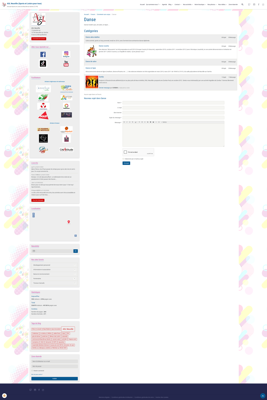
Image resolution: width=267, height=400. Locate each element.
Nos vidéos (222, 4)
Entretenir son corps (103, 14)
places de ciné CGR (56, 345)
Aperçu (164, 122)
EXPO (55, 342)
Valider (54, 378)
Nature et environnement (54, 274)
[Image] (150, 122)
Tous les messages (38, 200)
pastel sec (45, 336)
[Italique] (126, 122)
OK (76, 251)
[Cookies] (4, 395)
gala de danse (36, 336)
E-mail (120, 108)
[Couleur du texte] (136, 122)
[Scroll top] (262, 395)
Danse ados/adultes (93, 37)
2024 (42, 342)
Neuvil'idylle (46, 329)
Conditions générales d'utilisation (122, 397)
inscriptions (35, 342)
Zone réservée (233, 4)
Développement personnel (54, 265)
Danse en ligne (91, 68)
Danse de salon (91, 61)
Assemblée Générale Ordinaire (40, 345)
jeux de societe (56, 329)
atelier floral (57, 333)
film (68, 333)
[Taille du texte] (132, 122)
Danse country (104, 46)
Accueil (142, 4)
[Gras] (124, 122)
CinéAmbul (35, 333)
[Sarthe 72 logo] (43, 97)
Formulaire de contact (39, 38)
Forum (93, 14)
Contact (177, 4)
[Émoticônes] (158, 122)
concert (39, 329)
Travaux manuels (54, 283)
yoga (63, 333)
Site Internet (118, 112)
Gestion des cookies (162, 397)
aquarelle (64, 336)
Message (118, 122)
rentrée (34, 348)
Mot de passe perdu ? (37, 374)
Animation (67, 345)
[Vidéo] (153, 122)
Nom (119, 102)
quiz (73, 345)
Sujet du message (115, 117)
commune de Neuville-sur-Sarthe (41, 339)
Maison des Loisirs (55, 336)
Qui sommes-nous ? (152, 4)
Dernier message (104, 88)
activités (64, 339)
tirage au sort (72, 339)
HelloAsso (55, 348)
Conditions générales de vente (144, 397)
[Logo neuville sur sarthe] (43, 88)
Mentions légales (104, 397)
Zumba (101, 77)
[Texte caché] (147, 122)
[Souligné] (129, 122)
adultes (48, 348)
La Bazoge (41, 348)
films (33, 329)
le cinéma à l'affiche (46, 333)
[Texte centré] (142, 122)
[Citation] (139, 122)
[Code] (156, 122)
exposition (61, 342)
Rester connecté (39, 370)
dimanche (48, 342)
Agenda (164, 4)
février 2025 (63, 348)
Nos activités (187, 4)
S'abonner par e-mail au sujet (134, 159)
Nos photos (211, 4)
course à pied (56, 339)
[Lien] (144, 122)
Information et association (54, 269)
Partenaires (54, 278)
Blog (170, 4)
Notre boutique (200, 4)
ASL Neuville (68, 329)
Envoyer (126, 163)
